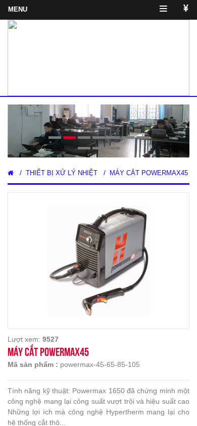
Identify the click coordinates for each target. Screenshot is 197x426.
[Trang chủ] (11, 173)
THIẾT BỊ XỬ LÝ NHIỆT (61, 173)
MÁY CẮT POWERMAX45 (149, 173)
